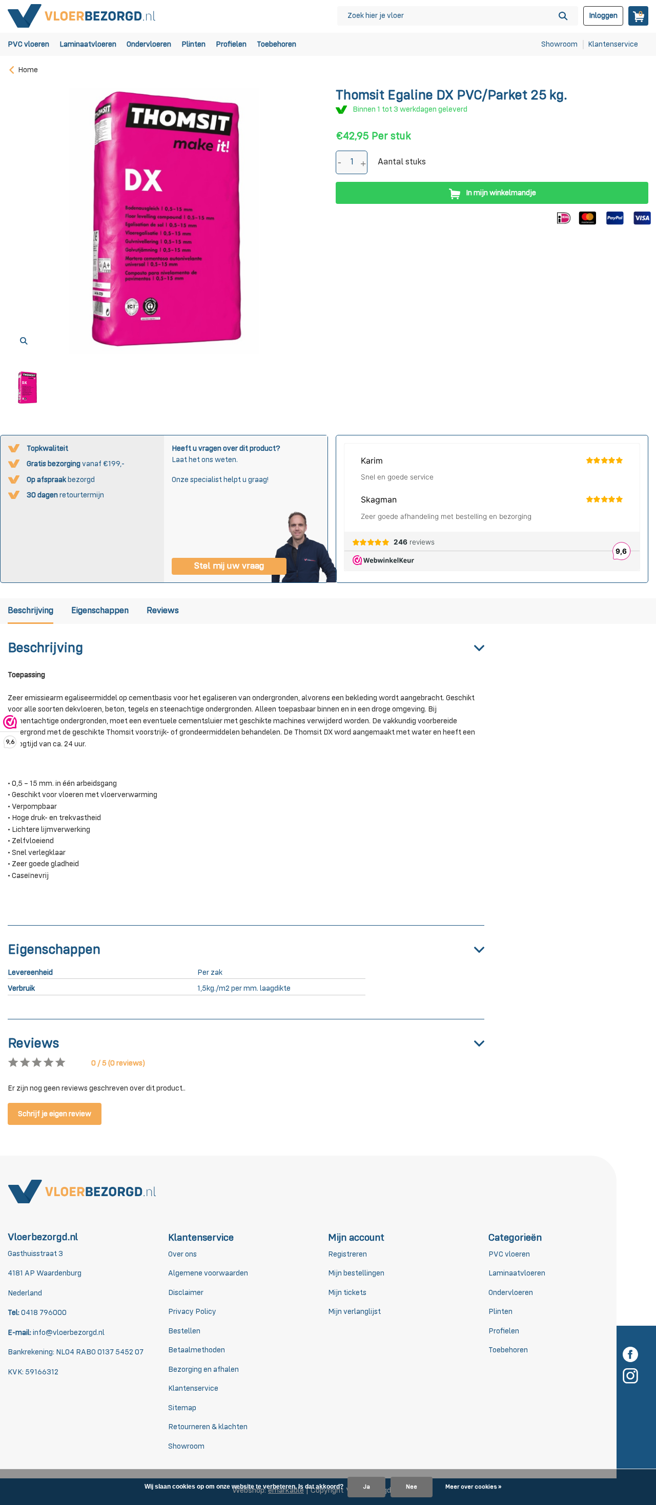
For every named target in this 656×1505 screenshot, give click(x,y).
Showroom (559, 44)
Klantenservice (613, 44)
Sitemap (182, 1408)
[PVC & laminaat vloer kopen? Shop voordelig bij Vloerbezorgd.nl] (82, 15)
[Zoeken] (563, 16)
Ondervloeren (149, 44)
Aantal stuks (402, 162)
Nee (411, 1487)
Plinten (193, 44)
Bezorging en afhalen (203, 1369)
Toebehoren (276, 44)
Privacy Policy (192, 1311)
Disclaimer (185, 1293)
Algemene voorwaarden (208, 1273)
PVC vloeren (28, 44)
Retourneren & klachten (208, 1427)
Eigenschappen (100, 611)
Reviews (163, 611)
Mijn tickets (347, 1293)
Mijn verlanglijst (354, 1311)
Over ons (182, 1254)
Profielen (231, 44)
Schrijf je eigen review (54, 1114)
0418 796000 (43, 1312)
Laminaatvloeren (87, 44)
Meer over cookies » (473, 1487)
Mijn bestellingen (356, 1273)
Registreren (347, 1254)
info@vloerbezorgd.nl (69, 1332)
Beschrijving (30, 611)
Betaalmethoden (196, 1350)
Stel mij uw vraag (229, 566)
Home (28, 70)
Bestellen (184, 1331)
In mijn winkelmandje (501, 193)
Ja (366, 1487)
